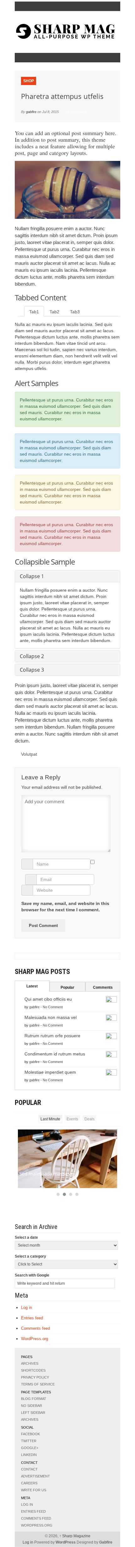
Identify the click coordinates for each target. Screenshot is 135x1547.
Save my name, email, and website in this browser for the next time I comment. (65, 906)
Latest (32, 986)
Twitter (28, 1441)
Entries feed (32, 1318)
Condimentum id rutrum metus (54, 1053)
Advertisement (35, 1476)
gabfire (31, 112)
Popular (67, 987)
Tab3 (75, 311)
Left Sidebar (33, 1412)
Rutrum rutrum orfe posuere (52, 1035)
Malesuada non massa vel (50, 1017)
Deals (89, 1119)
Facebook (30, 1434)
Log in (26, 1307)
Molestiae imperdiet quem (50, 1072)
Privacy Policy (35, 1377)
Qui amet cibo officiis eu (48, 999)
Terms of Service (38, 1384)
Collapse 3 (32, 669)
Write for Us (33, 1490)
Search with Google (32, 1275)
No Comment (53, 1007)
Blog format (33, 1399)
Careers (29, 1483)
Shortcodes (33, 1370)
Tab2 (54, 311)
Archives (29, 1363)
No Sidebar (31, 1406)
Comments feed (35, 1328)
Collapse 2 (32, 656)
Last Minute (50, 1119)
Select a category (30, 1256)
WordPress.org (34, 1338)
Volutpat (29, 754)
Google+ (29, 1448)
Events (72, 1119)
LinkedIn (29, 1455)
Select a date (26, 1237)
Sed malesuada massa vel (47, 1173)
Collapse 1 (32, 576)
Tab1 (34, 311)
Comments (103, 987)
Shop (28, 81)
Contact (29, 1469)
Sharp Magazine (74, 1536)
